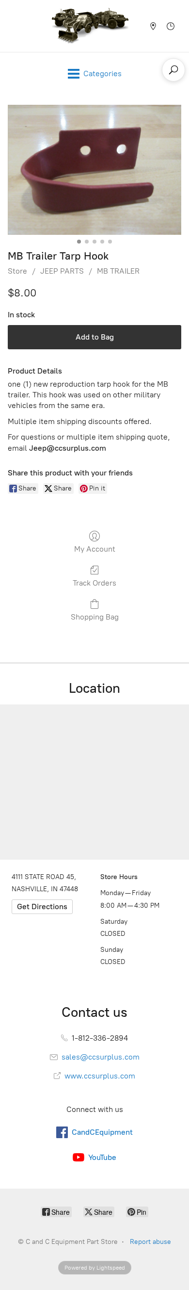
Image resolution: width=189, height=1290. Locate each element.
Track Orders (94, 583)
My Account (94, 549)
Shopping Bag (95, 616)
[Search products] (173, 70)
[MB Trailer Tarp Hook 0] (94, 170)
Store (17, 271)
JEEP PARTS (62, 271)
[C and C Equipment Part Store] (90, 26)
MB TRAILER (118, 271)
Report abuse (150, 1242)
